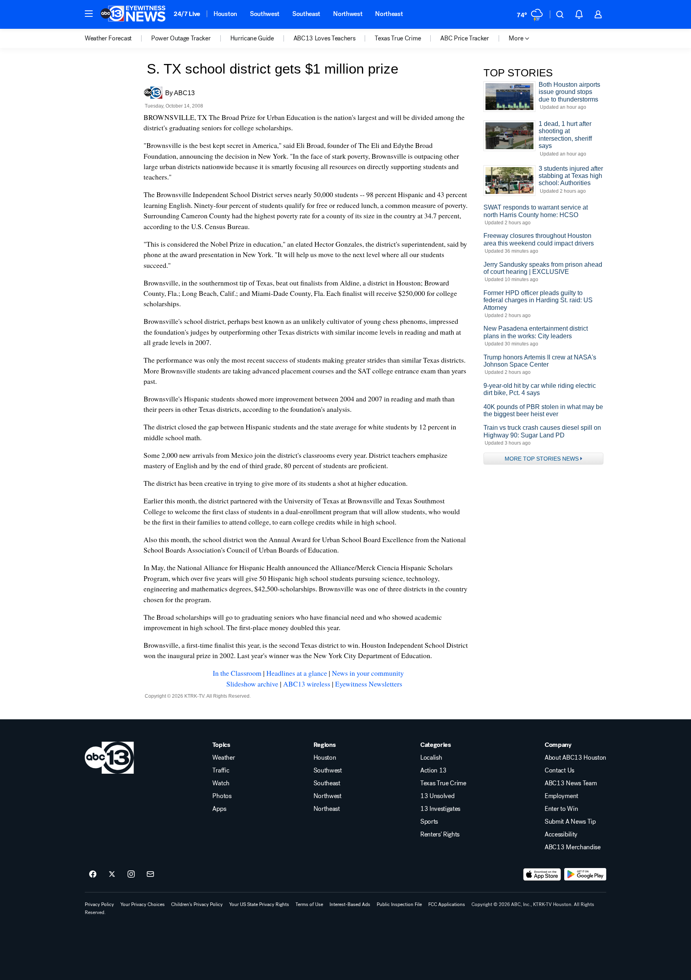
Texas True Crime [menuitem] (398, 38)
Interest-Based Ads (350, 904)
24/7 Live (187, 14)
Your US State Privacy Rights (259, 904)
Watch (220, 783)
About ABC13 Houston (575, 757)
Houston (225, 14)
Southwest (265, 14)
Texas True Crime (443, 783)
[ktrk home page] (109, 758)
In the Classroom (237, 673)
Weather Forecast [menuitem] (108, 38)
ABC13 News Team (571, 783)
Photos (221, 796)
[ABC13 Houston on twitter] (112, 874)
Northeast (389, 14)
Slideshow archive (252, 684)
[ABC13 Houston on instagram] (131, 874)
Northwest (347, 14)
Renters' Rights (439, 834)
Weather (223, 757)
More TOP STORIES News (542, 458)
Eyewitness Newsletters (368, 684)
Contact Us (559, 770)
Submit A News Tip (570, 821)
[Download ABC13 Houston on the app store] (542, 874)
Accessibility (561, 834)
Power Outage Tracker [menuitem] (181, 38)
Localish (431, 757)
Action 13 (433, 770)
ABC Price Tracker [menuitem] (464, 38)
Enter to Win (561, 809)
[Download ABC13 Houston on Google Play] (585, 874)
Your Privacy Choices (142, 904)
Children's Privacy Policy (197, 904)
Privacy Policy (99, 904)
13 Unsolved (437, 796)
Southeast (306, 14)
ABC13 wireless (306, 684)
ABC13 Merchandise (573, 847)
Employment (561, 796)
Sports (429, 821)
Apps (219, 809)
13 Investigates (440, 809)
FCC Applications (446, 904)
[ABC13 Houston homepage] (133, 14)
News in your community (368, 673)
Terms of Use (309, 904)
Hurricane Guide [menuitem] (252, 38)
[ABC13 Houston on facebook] (93, 874)
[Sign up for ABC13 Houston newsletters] (150, 874)
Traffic (220, 770)
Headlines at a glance (296, 673)
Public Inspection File (399, 904)
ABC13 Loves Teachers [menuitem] (324, 38)
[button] (88, 14)
